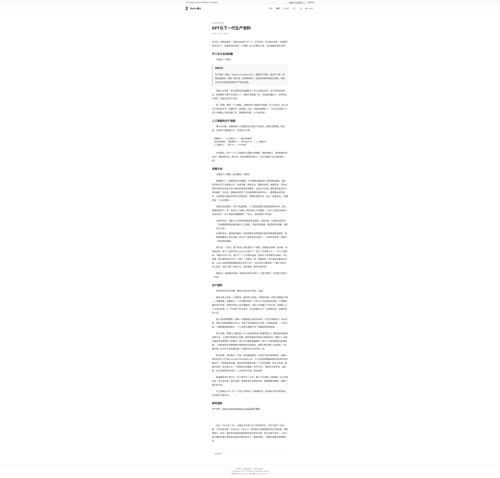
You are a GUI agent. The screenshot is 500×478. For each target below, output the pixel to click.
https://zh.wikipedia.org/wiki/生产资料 (241, 408)
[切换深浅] (301, 8)
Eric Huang (258, 469)
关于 (294, 8)
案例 (270, 8)
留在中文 (311, 2)
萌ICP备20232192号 (240, 474)
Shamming (247, 469)
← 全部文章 (217, 453)
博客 (278, 8)
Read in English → (297, 2)
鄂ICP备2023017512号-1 (258, 474)
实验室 (286, 8)
